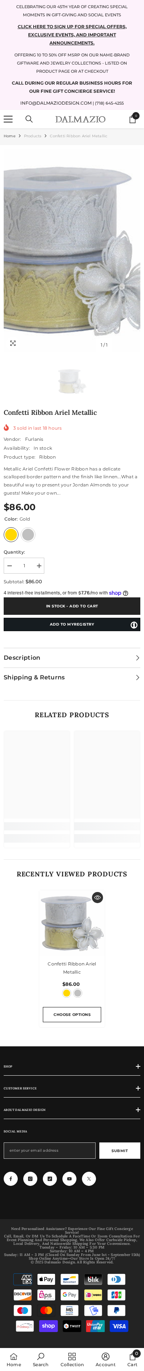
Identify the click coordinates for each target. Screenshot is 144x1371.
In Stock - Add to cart (72, 606)
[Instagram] (30, 1179)
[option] (72, 250)
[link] (37, 826)
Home (10, 136)
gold (66, 993)
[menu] (8, 119)
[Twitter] (89, 1179)
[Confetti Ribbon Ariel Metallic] (72, 923)
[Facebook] (11, 1179)
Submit (120, 1150)
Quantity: (14, 552)
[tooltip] (134, 625)
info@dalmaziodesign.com (56, 103)
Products (33, 136)
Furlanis (34, 439)
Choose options (72, 1014)
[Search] (29, 119)
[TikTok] (50, 1179)
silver (77, 993)
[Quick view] (97, 897)
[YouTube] (69, 1179)
